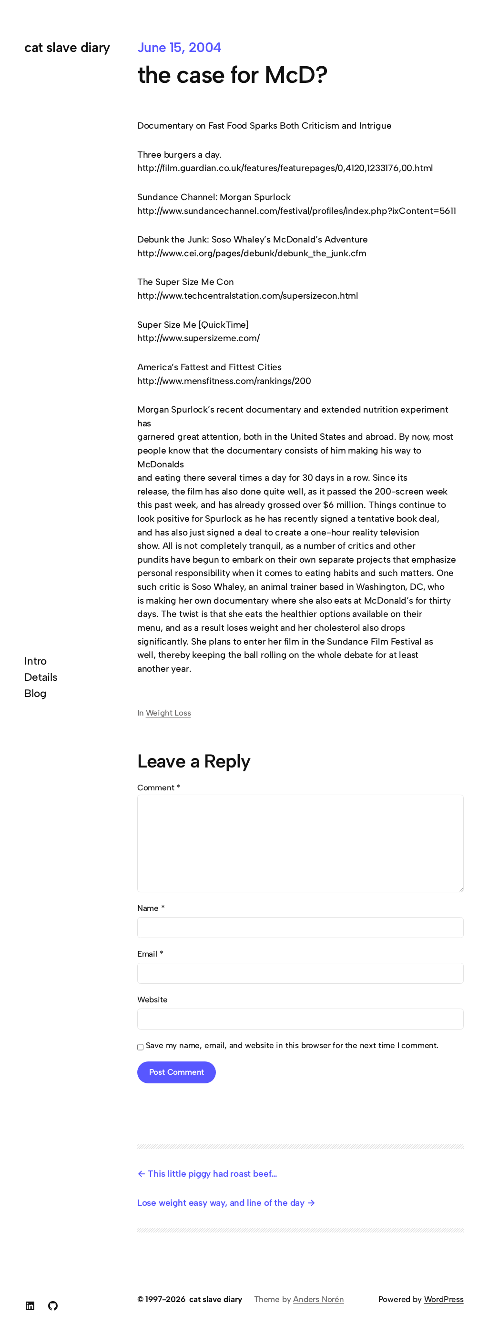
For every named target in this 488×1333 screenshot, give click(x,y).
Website (152, 999)
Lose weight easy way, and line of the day (221, 1202)
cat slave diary (67, 47)
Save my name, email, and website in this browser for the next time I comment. (292, 1045)
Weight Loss (168, 712)
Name (151, 908)
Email (150, 954)
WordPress (444, 1299)
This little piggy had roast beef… (212, 1173)
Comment (158, 787)
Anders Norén (318, 1299)
